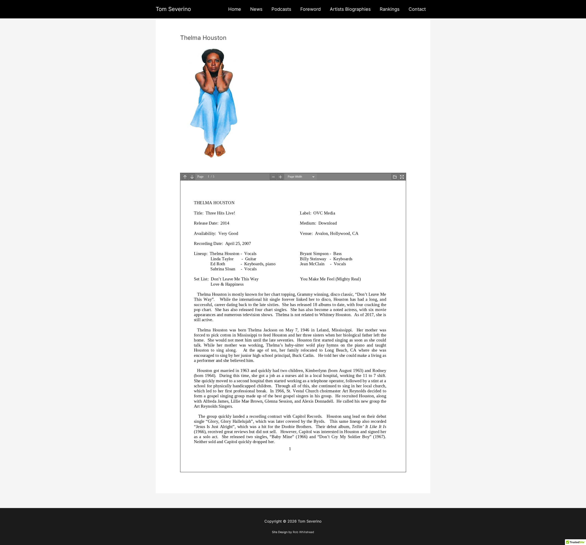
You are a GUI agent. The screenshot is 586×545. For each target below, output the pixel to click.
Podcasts (281, 9)
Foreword (310, 9)
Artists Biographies (350, 9)
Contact (417, 9)
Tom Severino (173, 9)
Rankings (389, 9)
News (256, 9)
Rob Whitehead (303, 532)
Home (234, 9)
